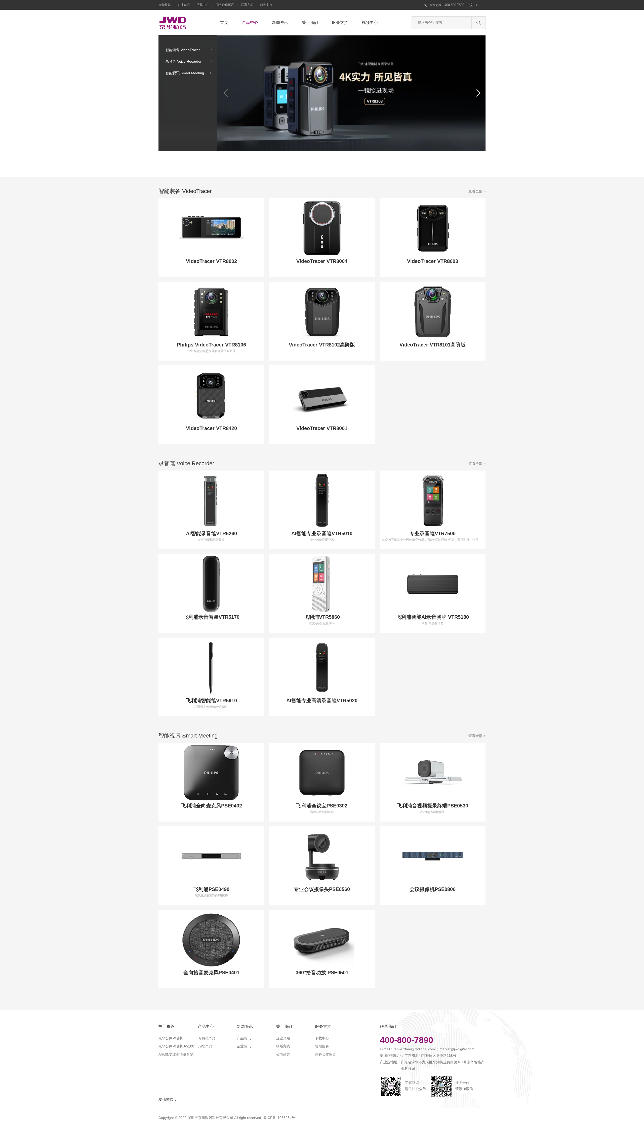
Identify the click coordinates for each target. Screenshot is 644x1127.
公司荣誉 (283, 1054)
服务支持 (266, 5)
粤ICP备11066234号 (279, 1118)
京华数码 (164, 5)
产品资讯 (244, 1038)
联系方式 (247, 5)
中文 (472, 5)
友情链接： (167, 1099)
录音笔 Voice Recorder (184, 61)
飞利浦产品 (206, 1038)
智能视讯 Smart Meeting (185, 73)
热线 (438, 5)
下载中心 (203, 5)
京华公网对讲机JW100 (176, 1046)
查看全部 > (477, 191)
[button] (478, 93)
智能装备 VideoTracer (183, 50)
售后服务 (322, 1046)
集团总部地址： (392, 1056)
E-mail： (386, 1049)
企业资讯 (244, 1046)
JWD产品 (205, 1046)
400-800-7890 (455, 5)
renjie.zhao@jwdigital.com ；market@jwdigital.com (433, 1049)
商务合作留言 (225, 5)
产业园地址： (390, 1062)
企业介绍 (184, 5)
